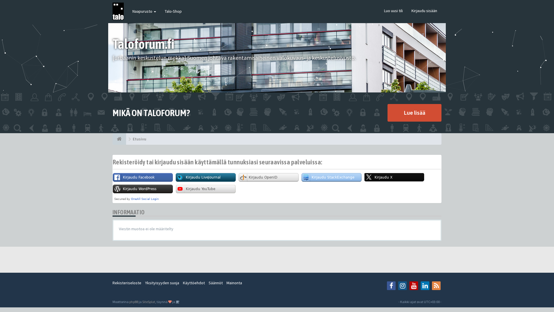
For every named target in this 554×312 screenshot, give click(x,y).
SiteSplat (148, 302)
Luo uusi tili (393, 10)
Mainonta (234, 282)
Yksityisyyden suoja (162, 282)
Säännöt (216, 282)
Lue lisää (414, 112)
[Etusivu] (119, 139)
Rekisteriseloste (127, 282)
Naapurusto (142, 11)
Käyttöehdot (194, 282)
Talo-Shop (173, 11)
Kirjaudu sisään (424, 10)
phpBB (133, 302)
